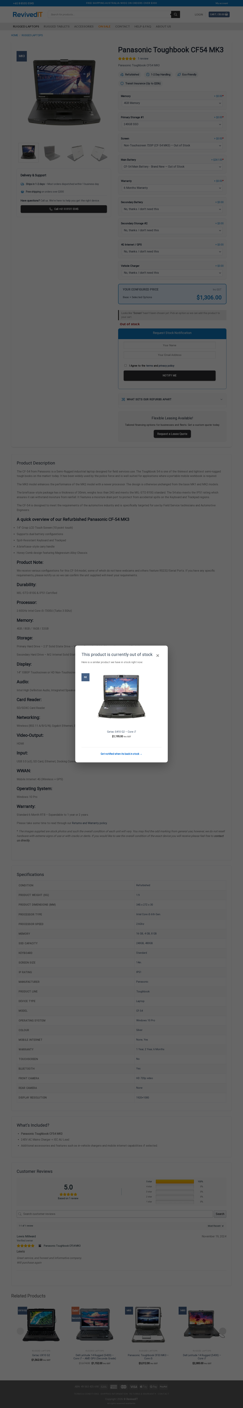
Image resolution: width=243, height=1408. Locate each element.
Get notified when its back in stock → (121, 753)
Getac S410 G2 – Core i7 (121, 731)
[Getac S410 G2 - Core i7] (121, 696)
